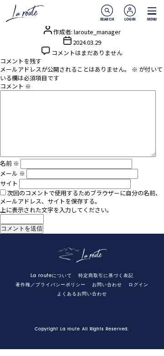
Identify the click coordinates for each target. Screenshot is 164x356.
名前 (9, 163)
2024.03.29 (87, 42)
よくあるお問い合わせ (82, 294)
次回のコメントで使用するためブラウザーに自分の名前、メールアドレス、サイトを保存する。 (80, 196)
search (107, 10)
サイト (9, 183)
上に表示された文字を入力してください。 (56, 209)
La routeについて (51, 275)
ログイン (138, 285)
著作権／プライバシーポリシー (50, 285)
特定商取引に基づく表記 (105, 275)
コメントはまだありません (87, 52)
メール (12, 173)
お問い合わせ (107, 285)
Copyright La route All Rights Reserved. (82, 329)
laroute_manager (97, 31)
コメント (15, 86)
